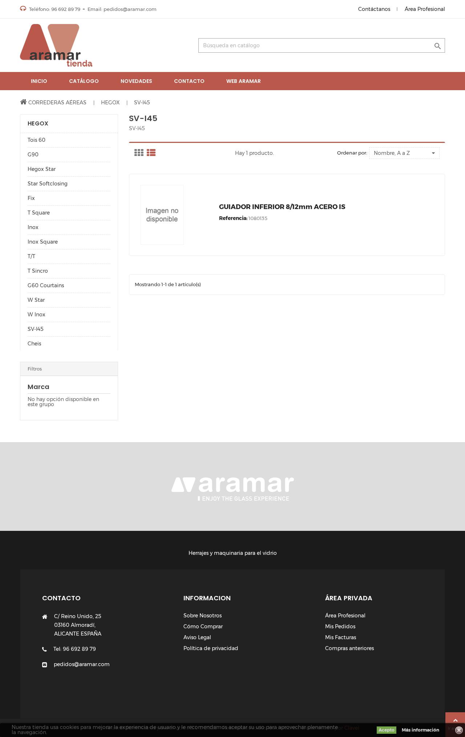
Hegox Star (42, 169)
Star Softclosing (48, 183)
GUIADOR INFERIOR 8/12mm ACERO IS (282, 207)
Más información (420, 730)
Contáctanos (374, 9)
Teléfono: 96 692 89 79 (54, 9)
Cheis (34, 343)
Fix (31, 198)
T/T (31, 256)
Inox (33, 227)
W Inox (36, 314)
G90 (33, 154)
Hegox (38, 123)
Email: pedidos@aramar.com (122, 9)
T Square (39, 212)
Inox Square (43, 242)
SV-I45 (36, 329)
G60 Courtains (46, 285)
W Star (36, 300)
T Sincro (38, 271)
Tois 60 (36, 140)
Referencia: (233, 218)
